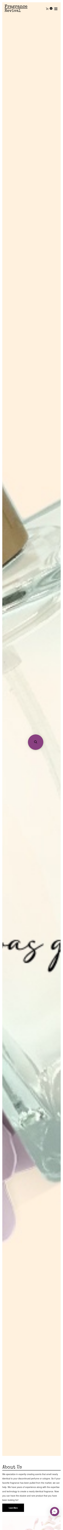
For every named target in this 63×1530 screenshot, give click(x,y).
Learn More (13, 1507)
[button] (35, 742)
